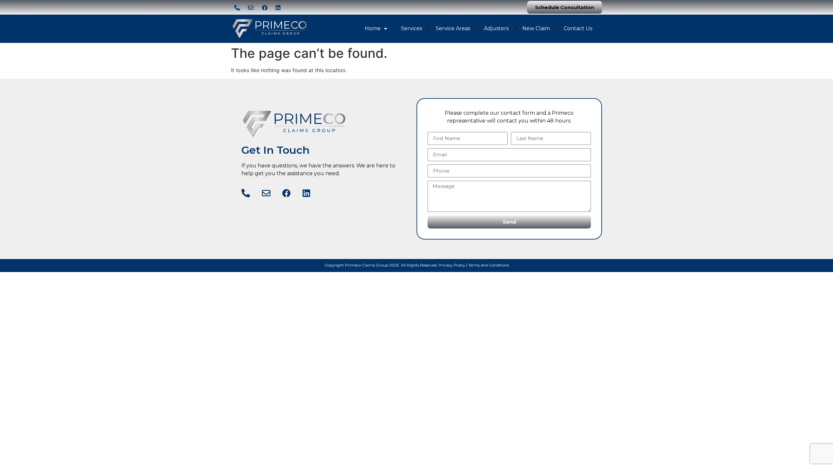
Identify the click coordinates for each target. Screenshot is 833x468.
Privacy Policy (452, 265)
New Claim (536, 28)
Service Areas (453, 28)
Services (411, 28)
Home (373, 28)
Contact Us (578, 28)
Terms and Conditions (488, 265)
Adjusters (496, 28)
